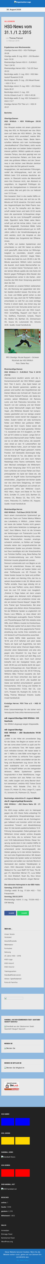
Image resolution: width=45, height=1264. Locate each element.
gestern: (4, 1211)
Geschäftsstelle (10, 941)
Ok (18, 1260)
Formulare (8, 948)
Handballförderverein (12, 975)
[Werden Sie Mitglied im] (14, 1068)
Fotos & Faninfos (11, 982)
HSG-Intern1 (9, 963)
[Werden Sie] (9, 1048)
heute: (3, 1207)
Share (11, 913)
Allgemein (9, 21)
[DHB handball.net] (9, 1189)
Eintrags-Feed (6, 1234)
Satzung (7, 952)
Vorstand (7, 937)
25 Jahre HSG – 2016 (12, 956)
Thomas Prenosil (16, 38)
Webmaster (8, 945)
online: (4, 1203)
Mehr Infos (24, 1260)
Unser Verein (9, 934)
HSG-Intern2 (9, 967)
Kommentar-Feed (7, 1238)
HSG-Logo (8, 959)
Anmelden (5, 1230)
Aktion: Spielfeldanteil (12, 979)
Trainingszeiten (10, 971)
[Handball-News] (8, 1157)
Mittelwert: (5, 1216)
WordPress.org (7, 1241)
